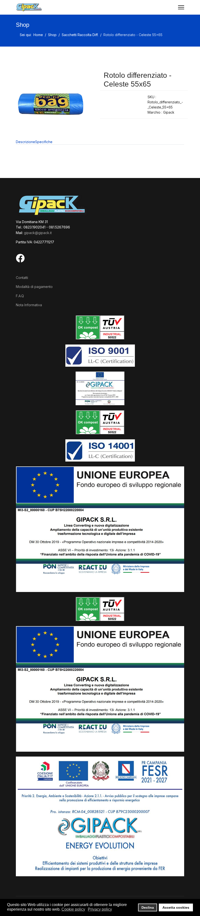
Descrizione (25, 142)
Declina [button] (147, 907)
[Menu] (181, 7)
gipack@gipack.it (38, 233)
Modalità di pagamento (34, 287)
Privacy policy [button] (100, 909)
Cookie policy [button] (73, 909)
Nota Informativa (29, 305)
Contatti (22, 278)
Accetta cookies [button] (175, 907)
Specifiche (43, 142)
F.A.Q (20, 296)
